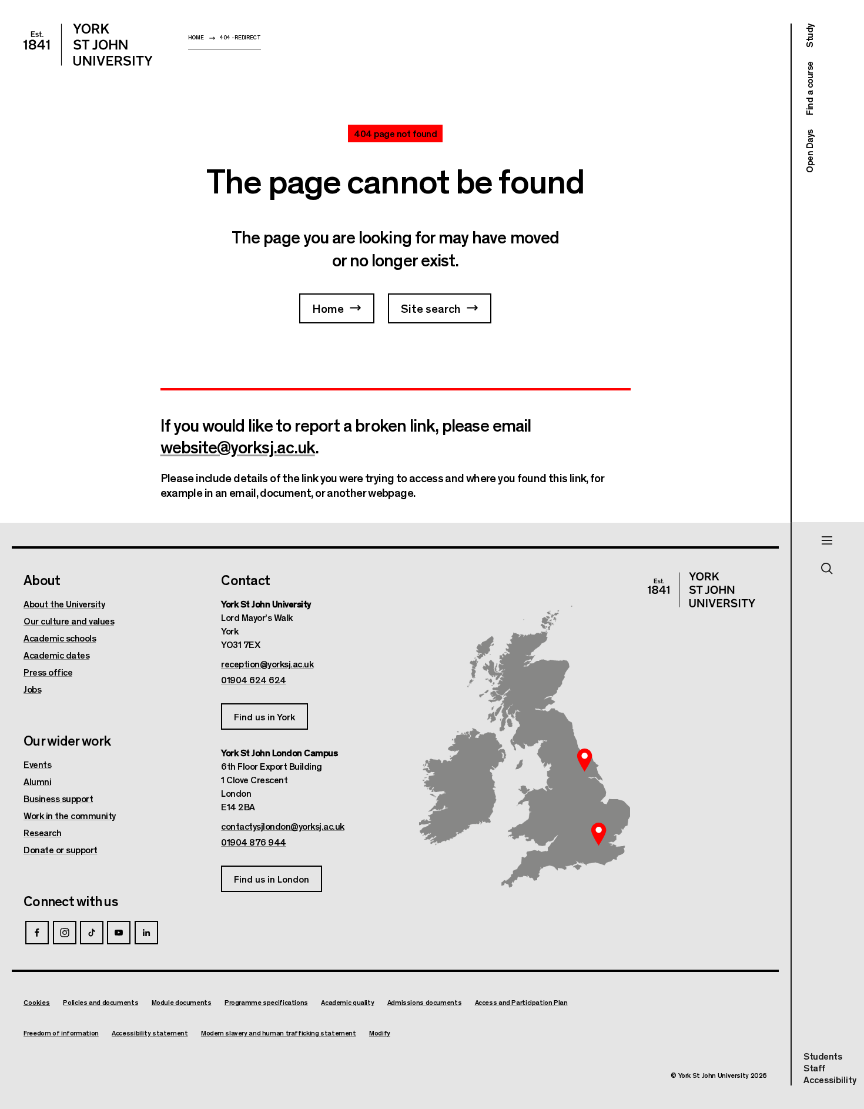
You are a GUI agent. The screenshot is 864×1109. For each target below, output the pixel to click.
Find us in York (264, 716)
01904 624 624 (253, 680)
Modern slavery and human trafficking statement (278, 1032)
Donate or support (61, 850)
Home (196, 37)
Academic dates (56, 655)
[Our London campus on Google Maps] (598, 834)
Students (822, 1056)
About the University (64, 604)
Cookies (37, 1002)
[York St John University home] (88, 45)
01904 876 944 (253, 842)
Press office (48, 672)
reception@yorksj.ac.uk (267, 664)
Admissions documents (424, 1002)
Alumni (37, 781)
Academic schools (60, 638)
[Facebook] (37, 932)
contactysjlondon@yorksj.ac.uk (282, 826)
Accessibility (829, 1079)
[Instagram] (64, 932)
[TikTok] (91, 932)
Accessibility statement (149, 1032)
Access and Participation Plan (521, 1002)
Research (42, 833)
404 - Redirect (240, 37)
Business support (58, 798)
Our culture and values (69, 621)
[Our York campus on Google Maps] (585, 759)
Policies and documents (100, 1002)
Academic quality (347, 1002)
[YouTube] (118, 932)
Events (37, 764)
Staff (814, 1067)
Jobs (32, 689)
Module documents (182, 1002)
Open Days (809, 151)
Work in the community (70, 815)
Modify (379, 1032)
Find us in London (271, 879)
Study (809, 36)
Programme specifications (266, 1002)
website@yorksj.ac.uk (237, 446)
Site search (431, 308)
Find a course (809, 89)
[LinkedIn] (146, 932)
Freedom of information (61, 1032)
